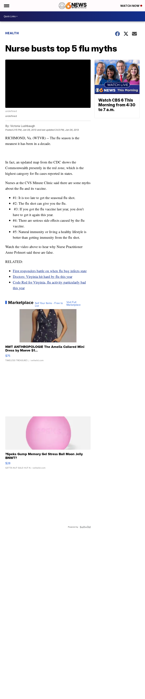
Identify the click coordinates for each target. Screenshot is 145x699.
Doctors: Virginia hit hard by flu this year (42, 276)
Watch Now (130, 6)
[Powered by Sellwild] (85, 527)
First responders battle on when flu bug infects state (50, 270)
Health (12, 33)
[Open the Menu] (6, 5)
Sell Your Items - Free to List (49, 304)
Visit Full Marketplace (73, 303)
